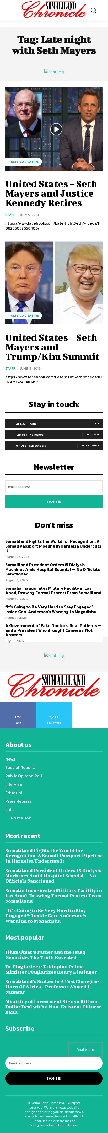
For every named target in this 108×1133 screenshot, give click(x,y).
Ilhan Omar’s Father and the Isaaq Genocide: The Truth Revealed (45, 954)
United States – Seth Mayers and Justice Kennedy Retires (51, 193)
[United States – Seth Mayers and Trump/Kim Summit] (54, 283)
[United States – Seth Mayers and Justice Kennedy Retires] (54, 129)
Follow (92, 434)
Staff (10, 214)
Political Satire (23, 162)
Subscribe (90, 445)
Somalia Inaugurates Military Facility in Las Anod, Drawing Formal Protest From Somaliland (53, 590)
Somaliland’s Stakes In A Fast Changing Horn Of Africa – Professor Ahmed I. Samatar (52, 987)
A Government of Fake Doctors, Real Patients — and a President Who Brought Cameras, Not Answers (53, 630)
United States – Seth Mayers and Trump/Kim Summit (52, 347)
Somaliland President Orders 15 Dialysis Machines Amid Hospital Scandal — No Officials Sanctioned (52, 569)
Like (96, 423)
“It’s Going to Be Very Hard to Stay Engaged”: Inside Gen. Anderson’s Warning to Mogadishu (50, 609)
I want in (54, 501)
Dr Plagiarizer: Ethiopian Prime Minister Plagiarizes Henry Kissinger (51, 969)
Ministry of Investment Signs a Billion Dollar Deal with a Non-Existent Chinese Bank (53, 1007)
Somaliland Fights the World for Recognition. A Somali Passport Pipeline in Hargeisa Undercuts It (53, 546)
